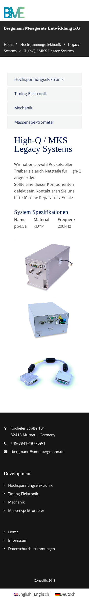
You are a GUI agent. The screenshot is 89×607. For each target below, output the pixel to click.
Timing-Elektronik (30, 93)
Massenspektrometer (34, 122)
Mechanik (23, 108)
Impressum (17, 540)
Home (8, 44)
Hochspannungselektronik (40, 44)
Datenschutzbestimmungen (31, 548)
